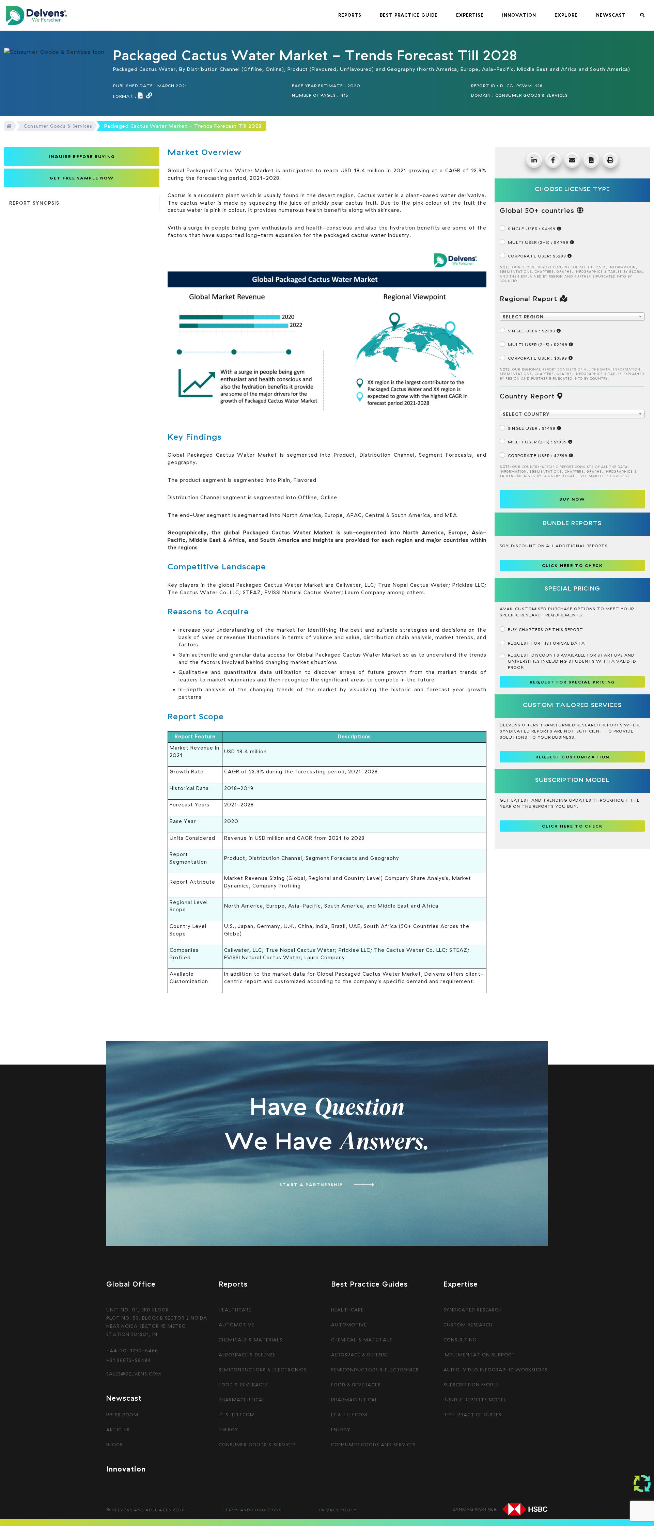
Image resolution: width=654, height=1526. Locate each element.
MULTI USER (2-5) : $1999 (538, 441)
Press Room (122, 1414)
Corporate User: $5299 (537, 255)
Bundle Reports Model (475, 1399)
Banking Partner (475, 1509)
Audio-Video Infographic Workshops (495, 1369)
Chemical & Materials (361, 1339)
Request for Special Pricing (572, 682)
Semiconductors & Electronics (262, 1369)
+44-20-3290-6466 (132, 1350)
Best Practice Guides (472, 1414)
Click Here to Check (572, 826)
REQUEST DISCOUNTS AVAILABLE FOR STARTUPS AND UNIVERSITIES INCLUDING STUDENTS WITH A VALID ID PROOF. (572, 661)
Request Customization (572, 756)
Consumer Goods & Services (58, 126)
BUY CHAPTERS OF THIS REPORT (545, 629)
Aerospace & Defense (247, 1354)
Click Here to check (572, 565)
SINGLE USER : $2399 (532, 330)
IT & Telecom (237, 1414)
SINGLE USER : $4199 (532, 228)
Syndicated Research (472, 1309)
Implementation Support (479, 1354)
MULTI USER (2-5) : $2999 (538, 344)
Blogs (114, 1444)
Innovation (126, 1468)
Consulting (460, 1339)
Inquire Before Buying (82, 156)
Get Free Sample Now (82, 177)
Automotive (236, 1324)
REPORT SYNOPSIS (34, 203)
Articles (118, 1429)
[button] (350, 15)
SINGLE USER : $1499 (532, 428)
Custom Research (468, 1324)
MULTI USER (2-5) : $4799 (539, 242)
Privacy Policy (338, 1509)
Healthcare (235, 1309)
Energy (228, 1429)
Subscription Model (471, 1384)
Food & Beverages (243, 1384)
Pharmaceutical (242, 1399)
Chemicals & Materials (250, 1339)
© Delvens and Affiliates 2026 (145, 1509)
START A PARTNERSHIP (311, 1184)
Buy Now (572, 499)
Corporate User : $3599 (538, 358)
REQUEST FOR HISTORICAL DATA (546, 643)
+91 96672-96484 (128, 1360)
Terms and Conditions (252, 1509)
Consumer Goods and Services (373, 1444)
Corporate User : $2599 (538, 455)
